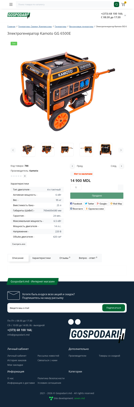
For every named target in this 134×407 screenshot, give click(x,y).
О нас (10, 378)
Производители (77, 355)
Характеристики (41, 257)
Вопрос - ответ (88, 257)
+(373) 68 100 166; (112, 13)
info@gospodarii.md (18, 334)
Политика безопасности (51, 378)
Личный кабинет (16, 355)
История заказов (16, 360)
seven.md (79, 398)
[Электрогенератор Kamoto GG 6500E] (67, 91)
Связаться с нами (47, 360)
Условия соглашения (49, 382)
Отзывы (64, 257)
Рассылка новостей (48, 355)
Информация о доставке (21, 382)
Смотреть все (18, 244)
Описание (18, 257)
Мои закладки (15, 364)
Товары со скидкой (109, 355)
